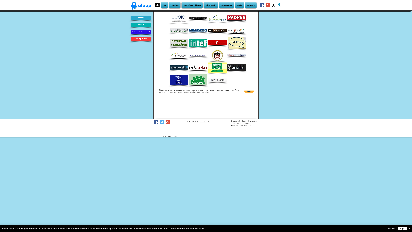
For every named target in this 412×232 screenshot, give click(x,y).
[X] (274, 5)
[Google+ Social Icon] (268, 5)
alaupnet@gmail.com (244, 125)
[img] (198, 67)
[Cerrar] (409, 228)
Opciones (391, 228)
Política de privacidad (197, 228)
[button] (192, 5)
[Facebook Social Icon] (262, 5)
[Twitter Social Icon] (162, 122)
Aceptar (402, 228)
